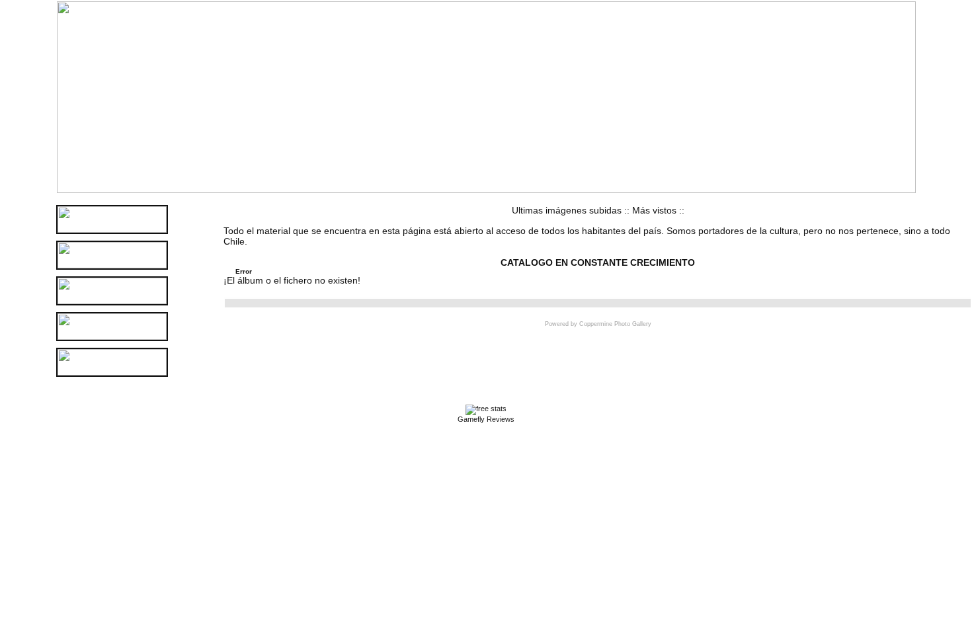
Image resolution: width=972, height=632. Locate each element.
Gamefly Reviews (486, 419)
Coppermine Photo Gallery (615, 324)
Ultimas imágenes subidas (567, 210)
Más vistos (654, 210)
